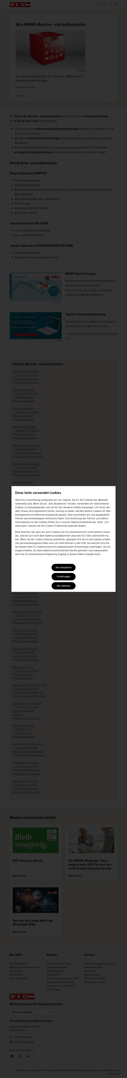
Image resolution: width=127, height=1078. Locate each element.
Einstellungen (63, 577)
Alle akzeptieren (63, 567)
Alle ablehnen (63, 586)
